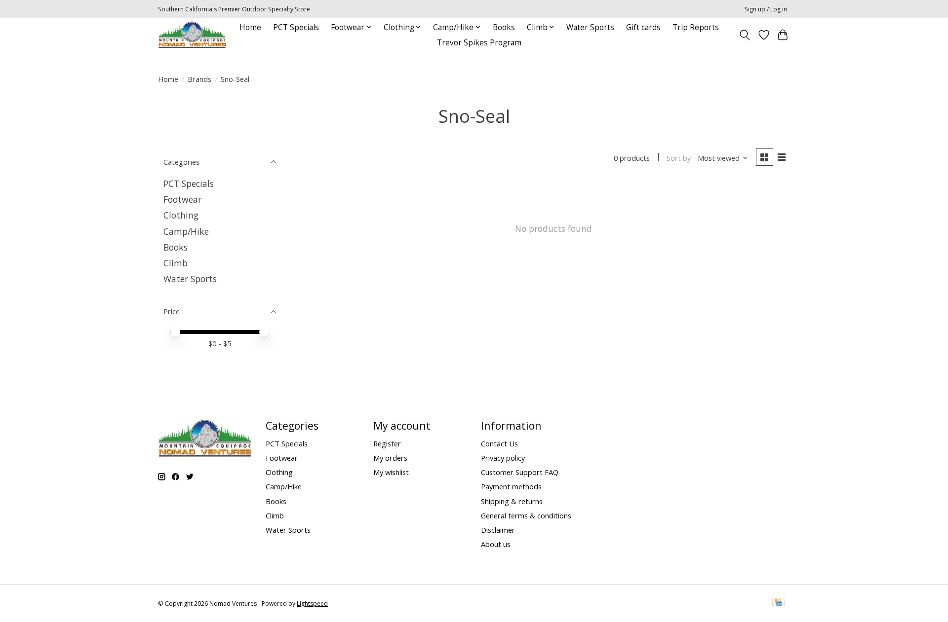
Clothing (180, 215)
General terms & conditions (526, 515)
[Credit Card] (778, 603)
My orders (390, 458)
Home (250, 27)
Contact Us (499, 443)
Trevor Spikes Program (479, 42)
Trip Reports (695, 27)
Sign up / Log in (766, 9)
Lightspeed (312, 603)
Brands (199, 79)
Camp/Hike (186, 231)
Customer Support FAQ (519, 472)
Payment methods (511, 486)
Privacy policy (503, 458)
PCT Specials (296, 27)
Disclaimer (498, 530)
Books (504, 27)
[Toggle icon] (745, 35)
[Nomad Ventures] (192, 34)
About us (496, 544)
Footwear (182, 199)
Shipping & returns (512, 501)
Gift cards (643, 27)
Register (387, 443)
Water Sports (590, 27)
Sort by (679, 158)
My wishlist (391, 472)
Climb (175, 263)
